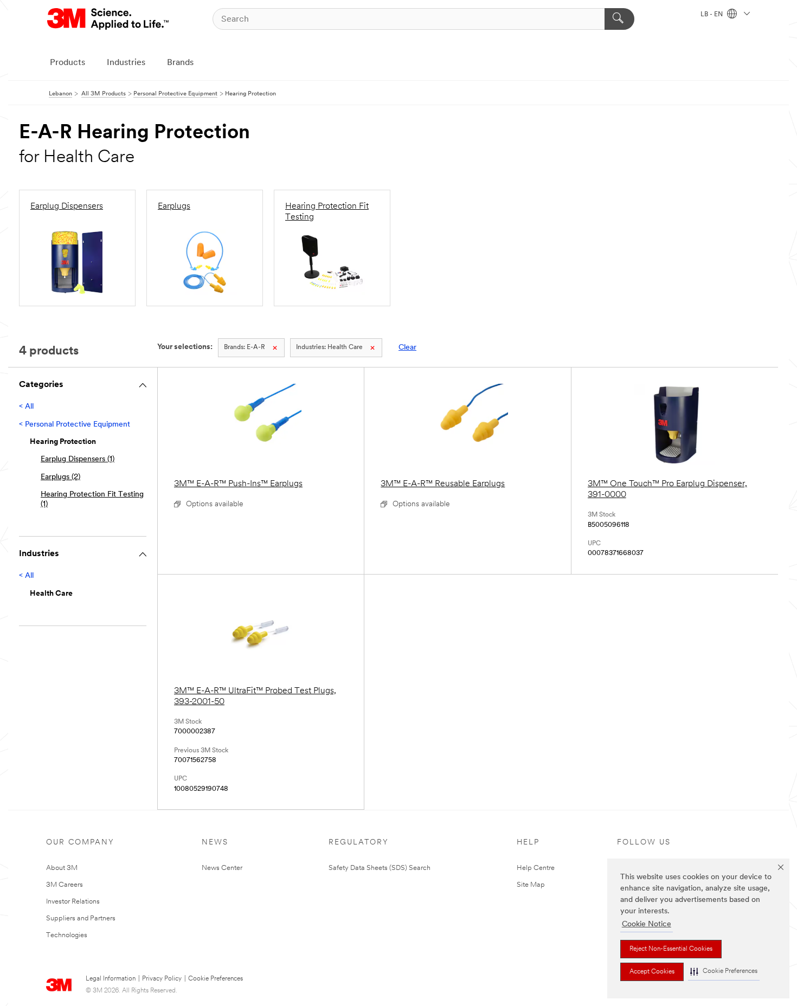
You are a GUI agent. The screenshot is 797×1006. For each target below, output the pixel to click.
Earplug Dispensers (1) (77, 459)
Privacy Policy (162, 979)
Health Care (329, 347)
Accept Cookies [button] (651, 972)
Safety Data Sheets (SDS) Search (379, 868)
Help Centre (536, 868)
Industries (126, 63)
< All (26, 407)
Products (67, 63)
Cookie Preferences (215, 979)
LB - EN (712, 14)
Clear (407, 348)
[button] (724, 972)
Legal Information (111, 979)
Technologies (66, 935)
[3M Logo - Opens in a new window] (108, 19)
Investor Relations (73, 901)
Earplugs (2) (60, 477)
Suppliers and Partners (80, 918)
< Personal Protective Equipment (74, 425)
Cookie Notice (646, 924)
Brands (180, 63)
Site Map (531, 884)
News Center (222, 868)
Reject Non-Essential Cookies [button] (670, 949)
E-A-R (244, 347)
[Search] (619, 19)
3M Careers (64, 884)
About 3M (62, 868)
